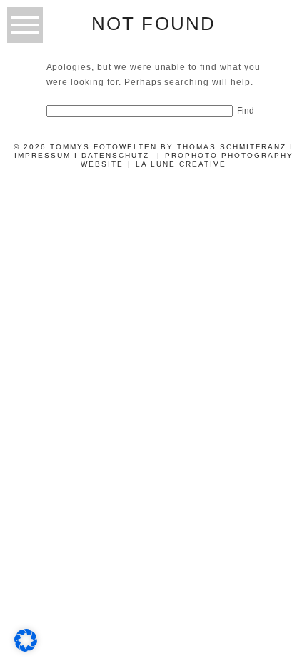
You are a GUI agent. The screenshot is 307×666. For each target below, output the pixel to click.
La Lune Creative (181, 164)
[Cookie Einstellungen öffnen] (25, 648)
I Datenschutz (111, 155)
